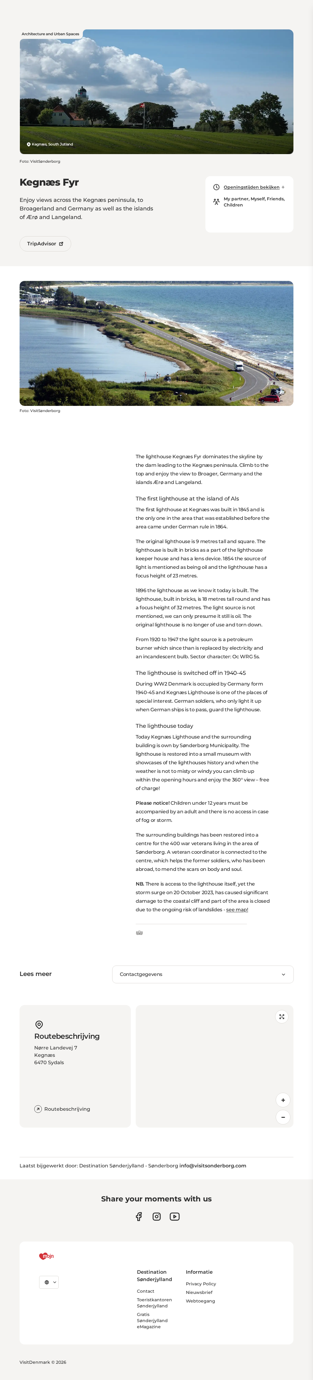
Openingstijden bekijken (252, 187)
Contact (145, 1291)
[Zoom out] (283, 1117)
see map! (237, 910)
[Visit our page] (156, 1216)
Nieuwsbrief (199, 1292)
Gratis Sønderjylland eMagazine (152, 1320)
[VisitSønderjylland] (57, 1256)
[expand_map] (282, 1016)
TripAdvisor (41, 244)
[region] (214, 1066)
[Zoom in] (283, 1100)
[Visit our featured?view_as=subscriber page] (174, 1216)
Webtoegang (200, 1301)
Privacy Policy (201, 1284)
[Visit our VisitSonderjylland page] (138, 1216)
